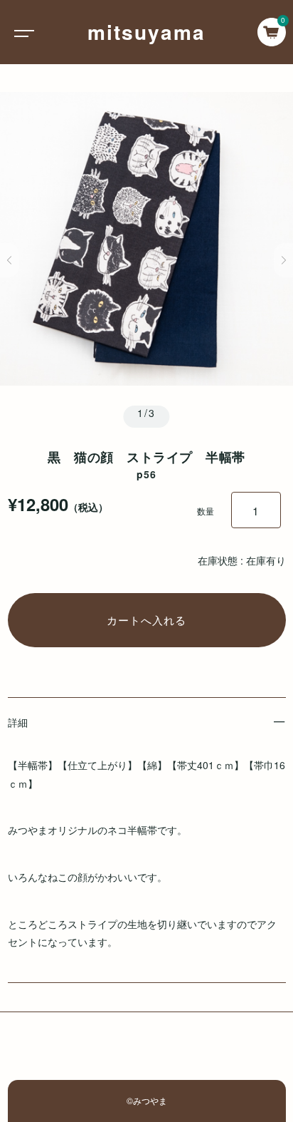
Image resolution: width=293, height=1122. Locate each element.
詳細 (18, 722)
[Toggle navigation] (21, 32)
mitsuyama (146, 31)
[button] (9, 260)
